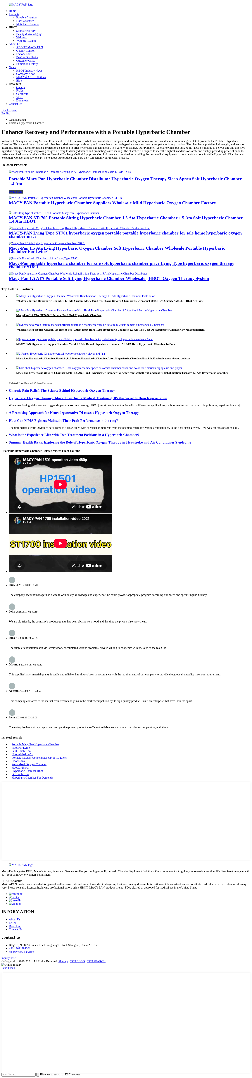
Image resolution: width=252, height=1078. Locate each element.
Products (14, 14)
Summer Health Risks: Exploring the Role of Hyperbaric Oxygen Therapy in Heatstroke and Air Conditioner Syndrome (100, 442)
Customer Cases (25, 60)
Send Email (8, 968)
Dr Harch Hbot (20, 774)
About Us (14, 44)
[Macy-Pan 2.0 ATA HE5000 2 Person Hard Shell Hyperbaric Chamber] (94, 310)
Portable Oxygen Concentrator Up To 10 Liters (39, 757)
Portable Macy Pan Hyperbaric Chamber (35, 744)
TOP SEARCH (96, 961)
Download (22, 100)
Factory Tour (23, 54)
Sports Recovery (26, 30)
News (12, 67)
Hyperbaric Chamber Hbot (27, 770)
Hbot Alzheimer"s (22, 754)
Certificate (22, 93)
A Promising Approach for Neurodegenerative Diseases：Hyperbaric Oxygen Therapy (74, 413)
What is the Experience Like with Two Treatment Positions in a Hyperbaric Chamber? (74, 435)
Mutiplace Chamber (27, 24)
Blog (19, 80)
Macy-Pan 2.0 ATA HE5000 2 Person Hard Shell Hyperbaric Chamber (58, 315)
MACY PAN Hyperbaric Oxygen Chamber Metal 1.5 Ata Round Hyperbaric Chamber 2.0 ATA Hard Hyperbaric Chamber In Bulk (95, 344)
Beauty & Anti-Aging (29, 34)
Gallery (20, 87)
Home (12, 10)
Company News (25, 73)
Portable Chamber (26, 17)
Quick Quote (9, 110)
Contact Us (15, 103)
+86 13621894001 (19, 948)
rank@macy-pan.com (21, 951)
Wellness (21, 37)
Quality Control (25, 50)
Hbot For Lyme (21, 747)
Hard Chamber (25, 20)
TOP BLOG (77, 961)
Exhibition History (27, 63)
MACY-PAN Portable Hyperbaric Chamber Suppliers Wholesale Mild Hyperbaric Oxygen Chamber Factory (112, 202)
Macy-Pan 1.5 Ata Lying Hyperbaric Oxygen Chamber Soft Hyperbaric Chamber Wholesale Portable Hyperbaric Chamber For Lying (117, 250)
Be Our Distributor (27, 57)
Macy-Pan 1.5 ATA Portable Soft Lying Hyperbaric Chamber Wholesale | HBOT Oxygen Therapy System (109, 278)
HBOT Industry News (29, 70)
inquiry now (8, 958)
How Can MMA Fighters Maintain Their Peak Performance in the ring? (63, 420)
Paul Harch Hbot (21, 751)
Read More (15, 191)
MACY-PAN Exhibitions (31, 77)
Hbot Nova (18, 761)
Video (19, 97)
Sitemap (63, 961)
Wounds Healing (26, 40)
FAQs (19, 90)
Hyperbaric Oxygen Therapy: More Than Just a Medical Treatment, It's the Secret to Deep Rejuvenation (88, 398)
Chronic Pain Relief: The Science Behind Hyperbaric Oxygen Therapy (62, 390)
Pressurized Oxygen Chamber (29, 764)
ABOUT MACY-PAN (29, 47)
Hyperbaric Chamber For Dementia (32, 777)
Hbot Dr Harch (20, 767)
